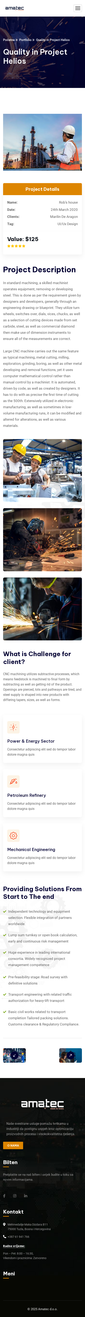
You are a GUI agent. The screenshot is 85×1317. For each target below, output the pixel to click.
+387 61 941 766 (18, 1236)
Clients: (13, 217)
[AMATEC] (14, 8)
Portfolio (25, 40)
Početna (9, 40)
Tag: (10, 224)
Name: (12, 202)
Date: (11, 210)
